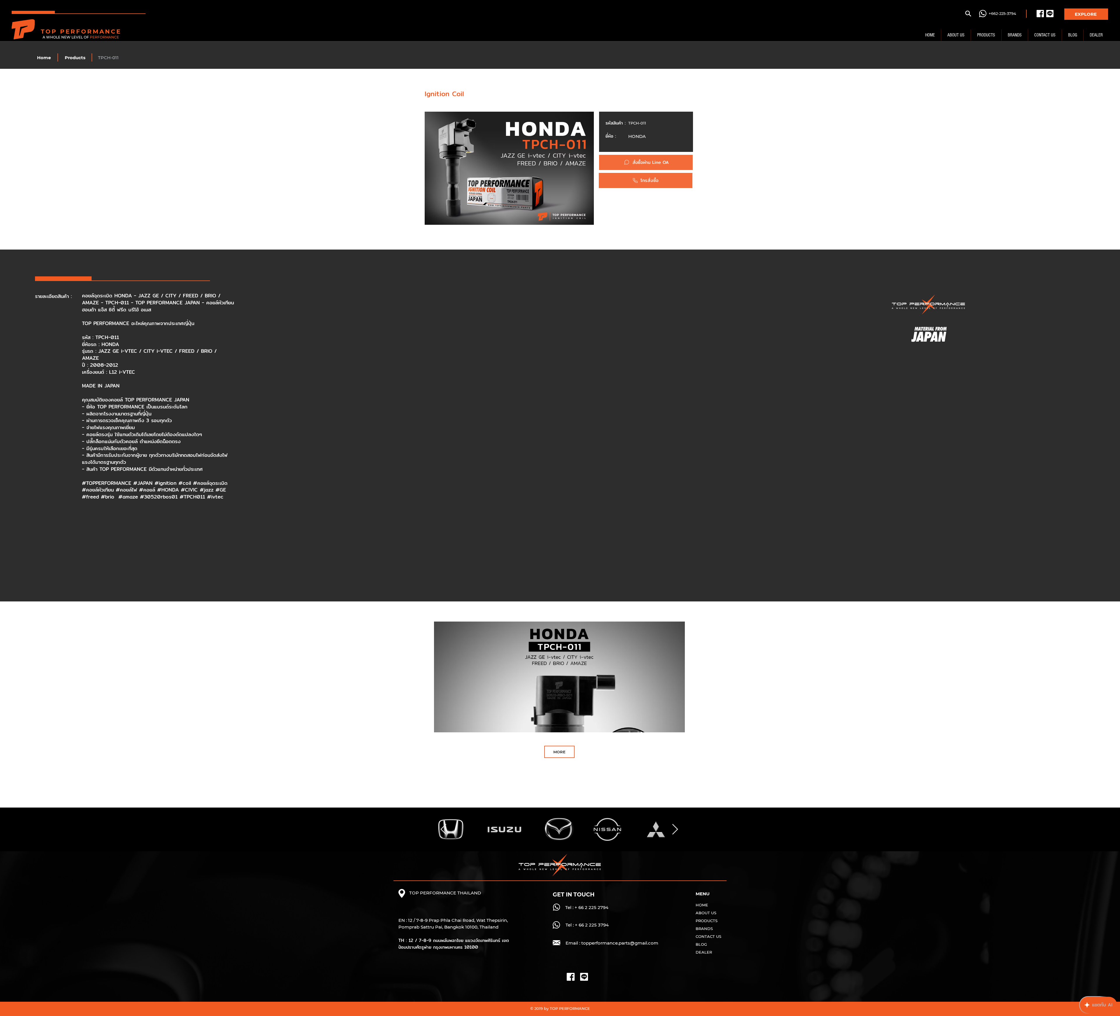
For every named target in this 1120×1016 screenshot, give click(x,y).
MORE (559, 752)
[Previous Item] (443, 829)
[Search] (968, 13)
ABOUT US (706, 912)
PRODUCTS (707, 920)
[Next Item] (675, 829)
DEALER (704, 952)
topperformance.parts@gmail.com (619, 943)
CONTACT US (708, 936)
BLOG (701, 944)
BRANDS (704, 928)
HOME (702, 905)
